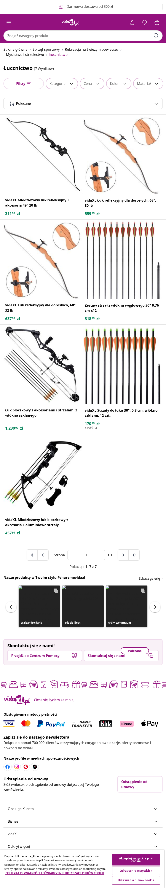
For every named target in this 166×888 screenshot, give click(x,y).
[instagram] (16, 767)
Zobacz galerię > (151, 578)
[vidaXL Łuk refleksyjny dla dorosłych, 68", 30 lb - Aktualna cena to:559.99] (123, 154)
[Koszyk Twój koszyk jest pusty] (157, 22)
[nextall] (134, 555)
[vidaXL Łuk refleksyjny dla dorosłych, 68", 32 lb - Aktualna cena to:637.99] (43, 259)
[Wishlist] (144, 22)
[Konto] (132, 22)
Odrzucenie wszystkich (136, 871)
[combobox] (83, 35)
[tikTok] (35, 767)
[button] (39, 606)
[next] (123, 555)
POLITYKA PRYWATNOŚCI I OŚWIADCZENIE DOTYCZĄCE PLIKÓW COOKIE (54, 873)
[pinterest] (26, 767)
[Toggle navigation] (8, 22)
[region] (82, 869)
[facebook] (7, 767)
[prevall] (32, 555)
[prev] (43, 555)
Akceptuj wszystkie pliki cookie (136, 859)
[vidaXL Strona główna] (70, 22)
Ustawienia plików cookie (136, 880)
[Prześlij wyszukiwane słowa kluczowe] (156, 35)
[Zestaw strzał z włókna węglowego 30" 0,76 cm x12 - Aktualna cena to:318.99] (123, 259)
